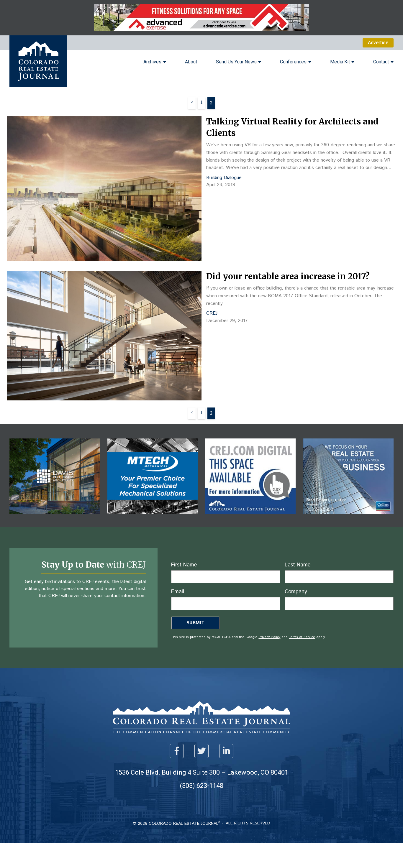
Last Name (297, 565)
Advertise (378, 42)
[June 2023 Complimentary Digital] (54, 518)
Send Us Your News (236, 62)
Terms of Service (302, 637)
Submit (195, 622)
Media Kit (340, 62)
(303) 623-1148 (201, 785)
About (191, 62)
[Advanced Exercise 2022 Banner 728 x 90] (201, 29)
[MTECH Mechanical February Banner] (152, 518)
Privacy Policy (269, 637)
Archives (152, 62)
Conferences (293, 62)
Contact (381, 62)
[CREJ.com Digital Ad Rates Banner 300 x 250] (250, 518)
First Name (184, 565)
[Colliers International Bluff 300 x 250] (348, 518)
